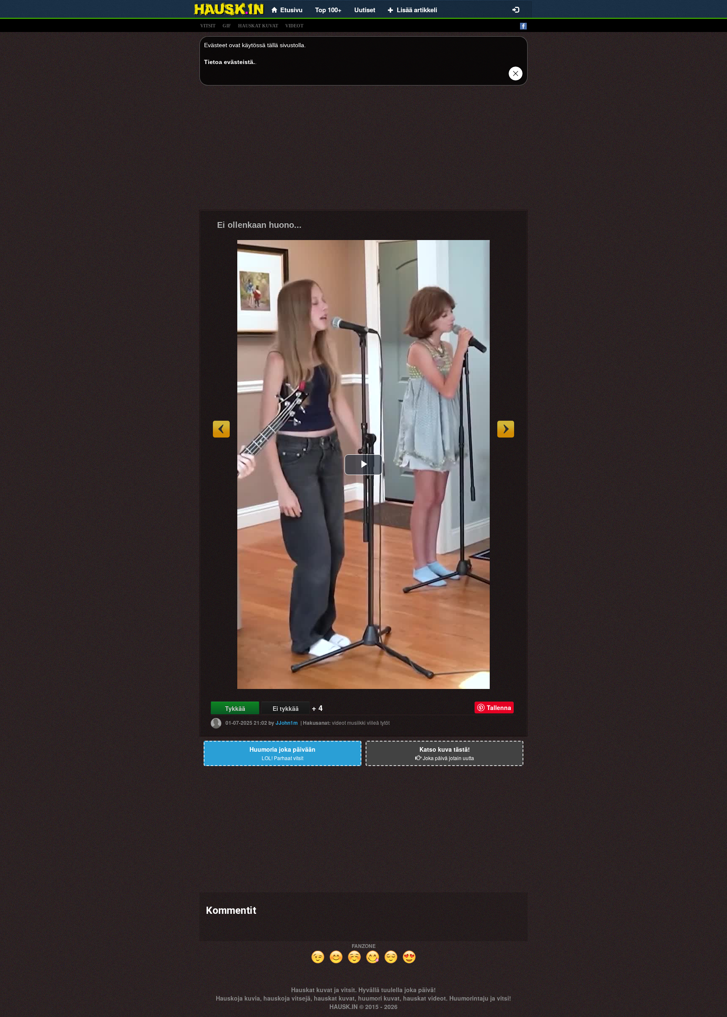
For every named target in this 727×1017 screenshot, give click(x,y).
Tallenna (499, 707)
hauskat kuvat (258, 25)
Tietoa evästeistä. (229, 62)
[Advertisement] (363, 151)
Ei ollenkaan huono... (259, 225)
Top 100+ (328, 9)
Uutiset (364, 9)
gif (227, 25)
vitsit (207, 25)
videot (294, 25)
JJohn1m (287, 722)
